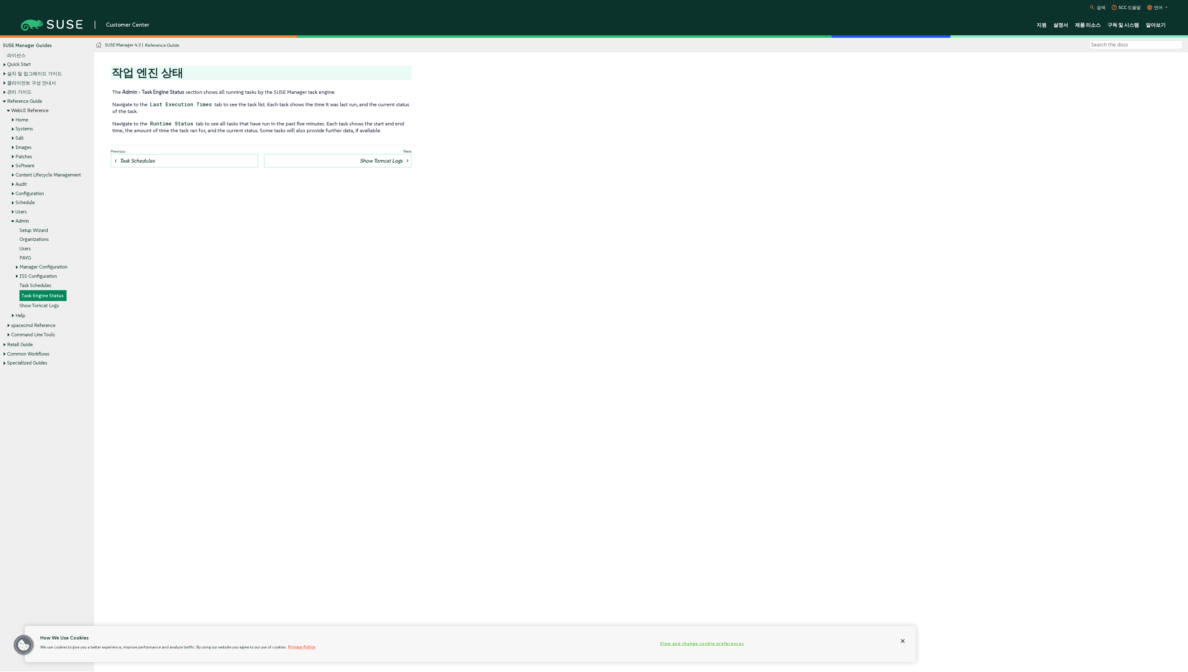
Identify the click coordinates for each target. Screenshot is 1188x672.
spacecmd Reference (33, 325)
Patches (23, 156)
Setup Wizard (33, 230)
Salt (19, 138)
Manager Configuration (43, 267)
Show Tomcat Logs (39, 305)
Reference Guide (24, 101)
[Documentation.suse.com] (98, 45)
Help (20, 315)
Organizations (34, 239)
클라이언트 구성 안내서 (31, 83)
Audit (21, 184)
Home (21, 120)
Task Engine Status (42, 296)
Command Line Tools (33, 335)
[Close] (903, 641)
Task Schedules (35, 285)
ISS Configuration (38, 276)
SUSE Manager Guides (27, 45)
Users (21, 212)
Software (24, 165)
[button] (24, 645)
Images (23, 147)
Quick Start (19, 64)
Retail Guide (20, 344)
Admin (22, 221)
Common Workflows (28, 354)
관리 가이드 (19, 92)
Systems (24, 129)
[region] (470, 644)
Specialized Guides (27, 363)
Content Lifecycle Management (48, 175)
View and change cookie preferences (702, 643)
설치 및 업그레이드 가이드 (34, 73)
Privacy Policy (302, 647)
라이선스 (16, 55)
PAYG (25, 258)
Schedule (25, 202)
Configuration (29, 193)
